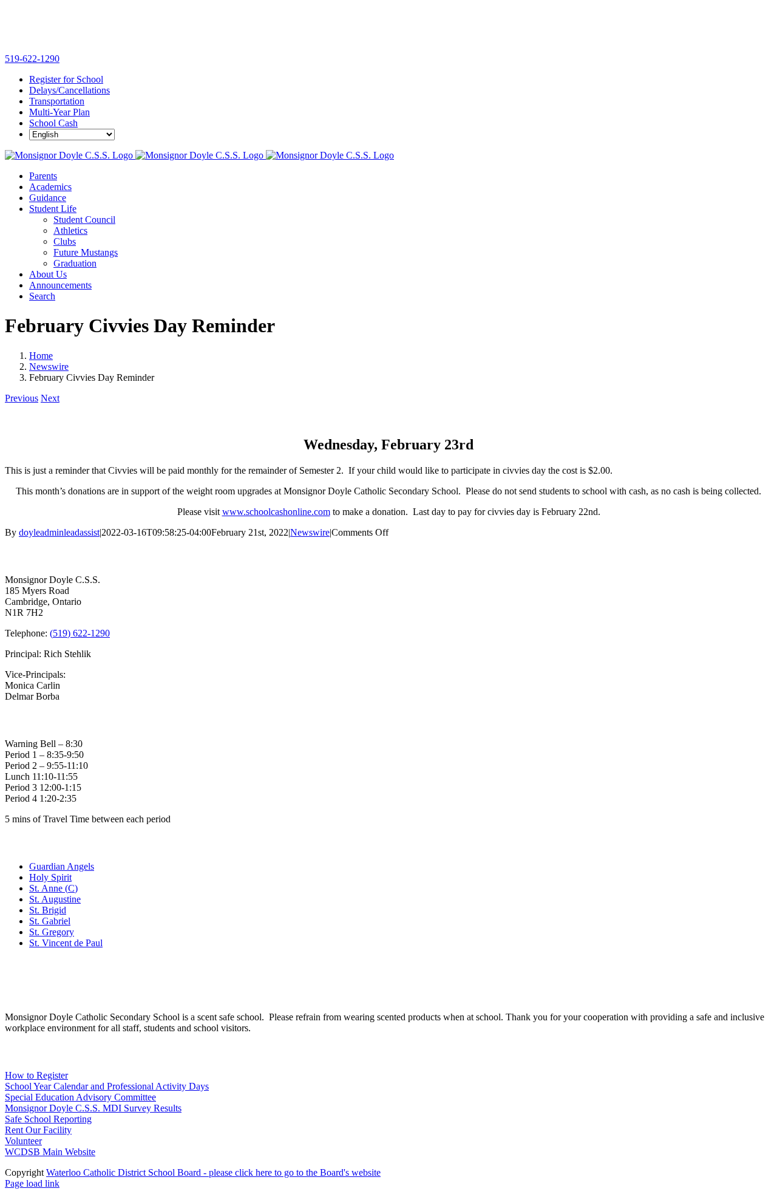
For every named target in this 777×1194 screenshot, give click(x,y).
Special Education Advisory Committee (80, 1097)
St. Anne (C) (53, 888)
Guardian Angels (61, 866)
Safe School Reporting (48, 1119)
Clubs (64, 241)
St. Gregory (51, 932)
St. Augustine (55, 899)
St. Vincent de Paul (66, 943)
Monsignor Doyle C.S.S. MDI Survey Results (93, 1108)
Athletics (70, 230)
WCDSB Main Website (50, 1152)
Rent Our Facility (38, 1130)
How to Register (36, 1075)
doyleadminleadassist (59, 532)
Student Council (84, 219)
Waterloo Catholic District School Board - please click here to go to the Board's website (213, 1172)
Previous (21, 398)
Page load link (32, 1183)
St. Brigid (47, 910)
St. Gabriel (49, 921)
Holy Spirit (50, 877)
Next (50, 398)
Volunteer (23, 1141)
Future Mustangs (85, 252)
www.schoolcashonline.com (276, 512)
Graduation (75, 263)
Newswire (310, 532)
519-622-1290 (32, 58)
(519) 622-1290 (80, 633)
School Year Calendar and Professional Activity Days (107, 1086)
